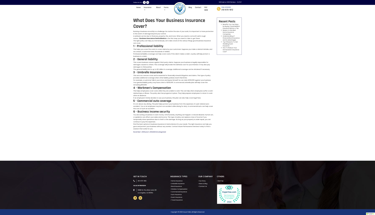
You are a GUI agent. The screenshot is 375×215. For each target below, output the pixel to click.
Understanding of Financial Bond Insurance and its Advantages (231, 38)
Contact (198, 7)
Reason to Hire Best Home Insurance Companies (229, 32)
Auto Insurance (176, 194)
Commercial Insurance (179, 192)
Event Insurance (176, 197)
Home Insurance (177, 181)
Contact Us (203, 186)
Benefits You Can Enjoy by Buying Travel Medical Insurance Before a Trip (231, 26)
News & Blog (203, 184)
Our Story (202, 181)
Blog (190, 7)
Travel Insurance (177, 200)
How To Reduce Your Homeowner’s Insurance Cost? (231, 50)
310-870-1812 (142, 181)
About (158, 7)
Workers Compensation (179, 189)
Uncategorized (161, 132)
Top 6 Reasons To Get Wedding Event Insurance (230, 44)
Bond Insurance (176, 186)
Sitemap (220, 181)
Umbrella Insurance (177, 184)
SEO (154, 132)
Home (138, 7)
